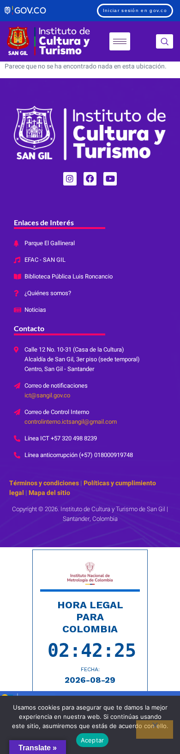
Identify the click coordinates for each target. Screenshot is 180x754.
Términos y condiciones (44, 483)
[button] (164, 41)
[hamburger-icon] (119, 41)
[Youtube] (110, 178)
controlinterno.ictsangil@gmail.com (70, 421)
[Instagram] (70, 178)
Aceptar (92, 740)
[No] (154, 729)
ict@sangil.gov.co (47, 395)
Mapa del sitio (48, 493)
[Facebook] (90, 178)
